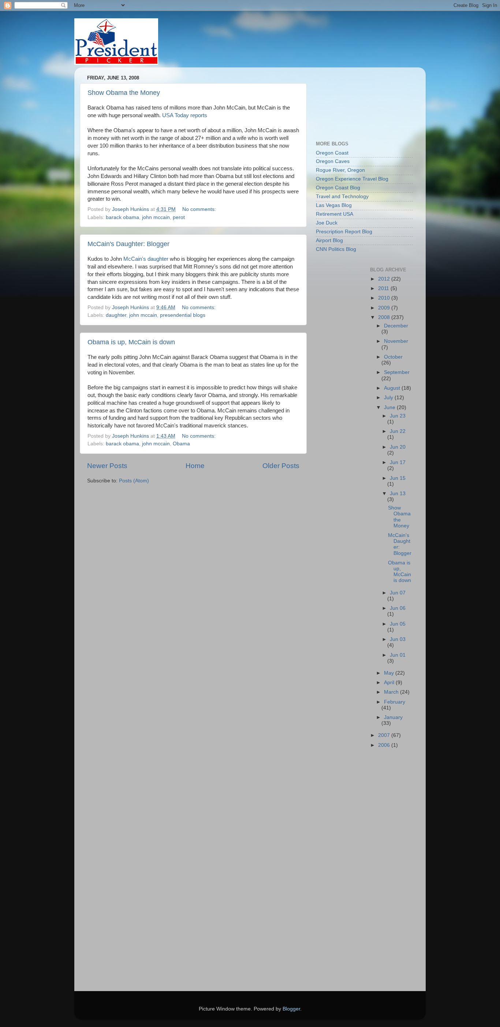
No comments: (199, 209)
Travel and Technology (342, 196)
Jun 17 (398, 462)
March (392, 692)
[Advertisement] (349, 100)
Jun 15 (398, 478)
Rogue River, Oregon (340, 170)
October (393, 357)
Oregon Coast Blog (338, 187)
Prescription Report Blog (344, 231)
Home (195, 466)
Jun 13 (398, 493)
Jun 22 (398, 431)
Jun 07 (398, 593)
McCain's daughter (145, 259)
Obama (181, 443)
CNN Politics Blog (336, 249)
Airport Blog (329, 240)
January (393, 717)
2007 (384, 735)
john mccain (156, 217)
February (394, 702)
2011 (384, 288)
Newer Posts (107, 466)
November (396, 341)
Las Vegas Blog (334, 205)
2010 (384, 298)
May (389, 673)
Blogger (291, 1009)
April (390, 682)
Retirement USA (334, 214)
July (389, 397)
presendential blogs (182, 315)
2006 (384, 745)
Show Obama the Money (123, 92)
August (393, 388)
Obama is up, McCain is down (131, 342)
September (397, 372)
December (396, 326)
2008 (384, 317)
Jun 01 (398, 655)
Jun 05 (398, 624)
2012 (384, 279)
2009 (384, 308)
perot (179, 217)
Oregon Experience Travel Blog (352, 179)
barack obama (122, 217)
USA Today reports (184, 115)
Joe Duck (326, 223)
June (390, 407)
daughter (116, 315)
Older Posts (280, 466)
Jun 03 (398, 639)
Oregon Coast (332, 153)
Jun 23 (398, 416)
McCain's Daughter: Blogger (128, 244)
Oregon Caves (333, 161)
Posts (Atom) (134, 480)
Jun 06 (398, 608)
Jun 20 (398, 447)
